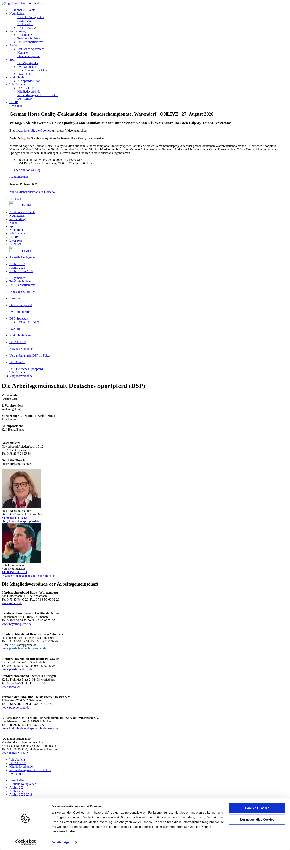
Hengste (22, 52)
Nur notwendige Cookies (257, 819)
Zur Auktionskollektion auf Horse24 (32, 192)
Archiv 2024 (25, 20)
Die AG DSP (25, 88)
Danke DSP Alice (36, 70)
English (26, 205)
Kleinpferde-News (28, 81)
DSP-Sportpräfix (27, 63)
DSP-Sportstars (26, 66)
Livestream (16, 105)
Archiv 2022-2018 (28, 27)
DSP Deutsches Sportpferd (26, 369)
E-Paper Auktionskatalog (25, 170)
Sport (12, 59)
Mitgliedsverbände (28, 91)
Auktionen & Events (22, 10)
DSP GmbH (25, 98)
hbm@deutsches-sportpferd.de (20, 521)
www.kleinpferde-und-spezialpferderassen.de (30, 728)
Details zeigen (61, 842)
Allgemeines (25, 34)
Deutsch (16, 198)
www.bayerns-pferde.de (17, 624)
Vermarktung (17, 31)
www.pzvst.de (11, 686)
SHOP (13, 102)
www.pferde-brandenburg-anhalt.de (24, 648)
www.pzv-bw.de (12, 603)
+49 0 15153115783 (14, 572)
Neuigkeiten (17, 13)
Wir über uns (17, 84)
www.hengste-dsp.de (15, 752)
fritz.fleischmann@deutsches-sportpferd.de (28, 575)
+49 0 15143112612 (14, 517)
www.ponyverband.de (15, 707)
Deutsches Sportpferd (30, 49)
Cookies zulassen (257, 808)
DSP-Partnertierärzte (30, 42)
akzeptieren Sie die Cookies (33, 130)
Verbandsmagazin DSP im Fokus (37, 95)
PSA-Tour (23, 73)
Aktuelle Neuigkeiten (30, 17)
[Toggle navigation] (41, 4)
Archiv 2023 (25, 24)
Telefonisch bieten (28, 38)
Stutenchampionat (28, 56)
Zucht (13, 45)
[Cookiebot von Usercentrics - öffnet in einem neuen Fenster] (25, 842)
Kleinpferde (16, 77)
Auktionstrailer (18, 176)
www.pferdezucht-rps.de (17, 669)
